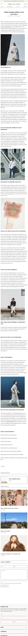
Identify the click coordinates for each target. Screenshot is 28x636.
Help (2, 627)
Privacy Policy (19, 580)
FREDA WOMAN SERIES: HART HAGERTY (9, 508)
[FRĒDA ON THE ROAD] (14, 520)
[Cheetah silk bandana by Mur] (14, 213)
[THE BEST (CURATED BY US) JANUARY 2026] (14, 543)
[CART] (26, 4)
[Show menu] (1, 4)
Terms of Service (24, 580)
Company (3, 631)
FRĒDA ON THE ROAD (5, 531)
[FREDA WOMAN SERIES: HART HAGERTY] (14, 498)
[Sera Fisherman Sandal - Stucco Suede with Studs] (14, 49)
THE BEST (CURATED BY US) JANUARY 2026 (10, 554)
